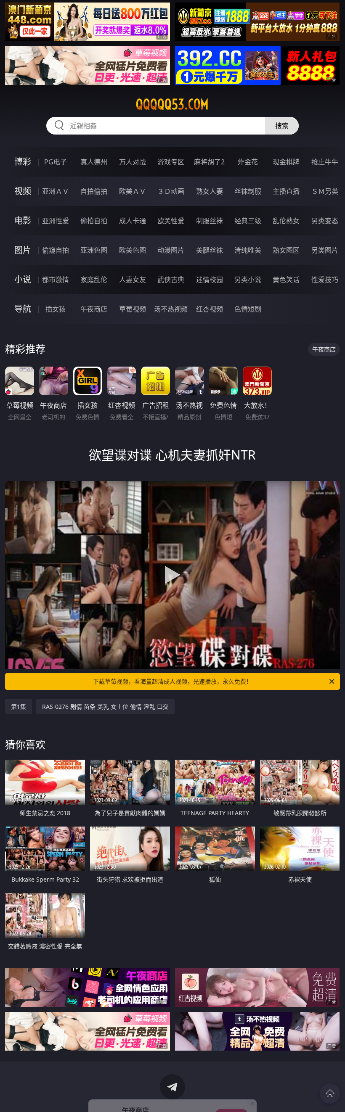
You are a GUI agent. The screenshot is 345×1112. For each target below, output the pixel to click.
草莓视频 (132, 309)
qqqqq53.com (172, 104)
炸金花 (248, 161)
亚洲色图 (93, 250)
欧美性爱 (170, 220)
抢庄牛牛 (324, 161)
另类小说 (247, 279)
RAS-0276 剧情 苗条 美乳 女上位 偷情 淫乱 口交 (105, 707)
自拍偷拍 (93, 191)
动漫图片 (170, 250)
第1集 (18, 707)
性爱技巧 (324, 279)
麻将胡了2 (209, 161)
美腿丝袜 (209, 250)
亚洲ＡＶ (55, 191)
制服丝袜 (209, 220)
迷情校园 (209, 279)
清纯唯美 (247, 250)
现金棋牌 (286, 161)
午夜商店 (93, 309)
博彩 (22, 161)
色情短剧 (247, 309)
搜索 (282, 125)
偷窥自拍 (55, 250)
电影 (22, 220)
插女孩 (55, 309)
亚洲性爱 (55, 220)
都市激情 (55, 279)
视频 (22, 191)
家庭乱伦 (93, 279)
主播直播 (286, 191)
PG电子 (55, 161)
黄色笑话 (286, 279)
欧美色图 (132, 250)
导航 (22, 308)
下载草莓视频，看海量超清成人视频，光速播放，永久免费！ (172, 681)
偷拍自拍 (93, 220)
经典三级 (247, 220)
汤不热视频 (171, 309)
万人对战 (132, 161)
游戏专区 (170, 161)
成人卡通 (132, 220)
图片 (22, 250)
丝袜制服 (247, 191)
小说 (22, 279)
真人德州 (93, 161)
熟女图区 (286, 250)
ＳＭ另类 (324, 191)
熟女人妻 (209, 191)
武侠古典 (170, 279)
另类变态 (324, 220)
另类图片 (324, 250)
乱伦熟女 (286, 220)
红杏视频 (209, 309)
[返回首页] (330, 1093)
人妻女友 (132, 279)
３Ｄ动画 (170, 191)
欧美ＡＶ (132, 191)
